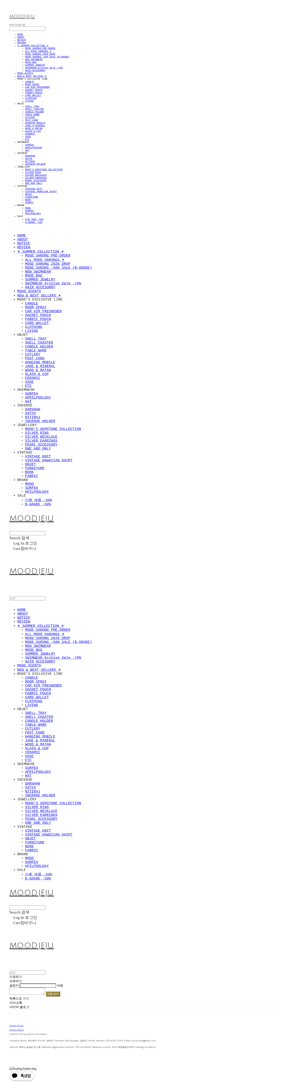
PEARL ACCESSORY (36, 180)
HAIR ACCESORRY (35, 70)
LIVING (29, 101)
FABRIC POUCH (33, 92)
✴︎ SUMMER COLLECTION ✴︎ (33, 45)
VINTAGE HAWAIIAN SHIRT (41, 191)
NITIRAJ (30, 161)
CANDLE (29, 81)
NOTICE (21, 40)
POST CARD (31, 120)
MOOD (28, 208)
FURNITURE (31, 197)
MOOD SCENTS (25, 73)
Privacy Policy (16, 1029)
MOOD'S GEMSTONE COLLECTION (43, 169)
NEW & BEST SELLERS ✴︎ (32, 76)
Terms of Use (16, 1025)
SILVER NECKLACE (36, 175)
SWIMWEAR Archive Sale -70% (43, 67)
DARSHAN (30, 156)
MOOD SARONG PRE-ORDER (40, 48)
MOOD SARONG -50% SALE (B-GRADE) (47, 57)
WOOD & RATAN (33, 128)
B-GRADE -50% (33, 222)
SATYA (28, 158)
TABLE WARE (32, 114)
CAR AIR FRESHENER (37, 87)
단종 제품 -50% (34, 219)
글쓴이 (14, 985)
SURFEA (29, 145)
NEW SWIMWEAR (33, 59)
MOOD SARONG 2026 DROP (40, 54)
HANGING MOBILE (35, 123)
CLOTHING (31, 98)
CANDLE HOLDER (34, 112)
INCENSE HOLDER (35, 164)
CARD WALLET (33, 95)
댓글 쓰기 (53, 994)
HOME (20, 34)
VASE (28, 136)
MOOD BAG (31, 62)
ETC (27, 139)
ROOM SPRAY (32, 84)
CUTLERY (30, 117)
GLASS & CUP (33, 131)
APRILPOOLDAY (33, 147)
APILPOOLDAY (33, 213)
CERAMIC (30, 134)
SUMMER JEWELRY (35, 65)
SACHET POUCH (33, 90)
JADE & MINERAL (35, 125)
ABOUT (20, 37)
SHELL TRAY (32, 106)
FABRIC (29, 202)
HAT (27, 150)
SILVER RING (33, 172)
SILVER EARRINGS (36, 178)
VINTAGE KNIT (33, 189)
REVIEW (21, 42)
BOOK (28, 200)
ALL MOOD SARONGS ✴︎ (38, 51)
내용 (60, 985)
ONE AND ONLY (33, 183)
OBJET (28, 194)
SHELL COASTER (34, 109)
